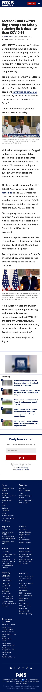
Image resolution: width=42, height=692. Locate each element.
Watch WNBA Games (6, 653)
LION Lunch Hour (25, 552)
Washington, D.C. (8, 488)
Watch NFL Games (8, 625)
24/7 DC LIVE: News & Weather (9, 497)
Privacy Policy (23, 468)
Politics (22, 526)
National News (7, 500)
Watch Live (31, 3)
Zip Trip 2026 (23, 564)
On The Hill (5, 591)
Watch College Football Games (7, 628)
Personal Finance (8, 516)
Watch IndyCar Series (7, 640)
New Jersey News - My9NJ (8, 542)
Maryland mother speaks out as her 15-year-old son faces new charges (27, 392)
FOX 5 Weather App (26, 500)
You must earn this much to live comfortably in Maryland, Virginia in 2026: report (26, 383)
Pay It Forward (24, 557)
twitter (19, 668)
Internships (23, 608)
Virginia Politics (24, 535)
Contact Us (23, 588)
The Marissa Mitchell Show (6, 580)
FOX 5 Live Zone (7, 596)
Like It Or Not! (7, 586)
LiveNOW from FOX (9, 554)
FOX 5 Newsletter (25, 593)
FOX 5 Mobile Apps (26, 596)
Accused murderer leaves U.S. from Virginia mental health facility (26, 402)
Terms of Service (22, 470)
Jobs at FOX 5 (24, 611)
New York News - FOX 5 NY (8, 533)
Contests (22, 601)
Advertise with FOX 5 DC (25, 580)
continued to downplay (24, 91)
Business (5, 508)
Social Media (23, 598)
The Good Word (7, 599)
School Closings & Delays (25, 497)
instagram (23, 668)
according (7, 192)
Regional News (6, 527)
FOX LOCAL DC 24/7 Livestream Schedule (7, 566)
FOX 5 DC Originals (6, 574)
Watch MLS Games (8, 657)
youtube (10, 668)
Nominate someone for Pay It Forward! (26, 560)
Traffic (21, 493)
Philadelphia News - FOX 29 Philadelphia (9, 537)
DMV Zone (5, 583)
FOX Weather (24, 503)
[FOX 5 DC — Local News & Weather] (8, 3)
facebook (15, 668)
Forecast (22, 488)
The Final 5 (5, 588)
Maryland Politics (25, 532)
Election (22, 537)
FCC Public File (24, 603)
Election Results (24, 540)
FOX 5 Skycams (24, 491)
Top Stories (6, 521)
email (31, 668)
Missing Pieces (7, 606)
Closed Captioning (25, 614)
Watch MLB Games (8, 632)
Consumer (5, 511)
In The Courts (6, 594)
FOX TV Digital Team (21, 37)
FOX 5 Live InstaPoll (26, 576)
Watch (5, 548)
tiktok (27, 668)
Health (4, 513)
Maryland (5, 493)
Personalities (23, 590)
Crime (4, 503)
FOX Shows (6, 557)
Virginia (4, 491)
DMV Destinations (25, 554)
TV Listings (5, 552)
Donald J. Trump (25, 542)
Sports (4, 505)
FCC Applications (25, 606)
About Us (23, 573)
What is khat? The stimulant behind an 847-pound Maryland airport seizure (26, 423)
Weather (23, 485)
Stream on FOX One (7, 620)
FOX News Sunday (8, 518)
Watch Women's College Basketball (8, 649)
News (29, 37)
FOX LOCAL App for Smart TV (26, 584)
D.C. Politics (23, 529)
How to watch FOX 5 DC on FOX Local (8, 560)
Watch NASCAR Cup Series (9, 635)
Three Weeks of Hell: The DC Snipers (9, 602)
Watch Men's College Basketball (8, 644)
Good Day (24, 548)
